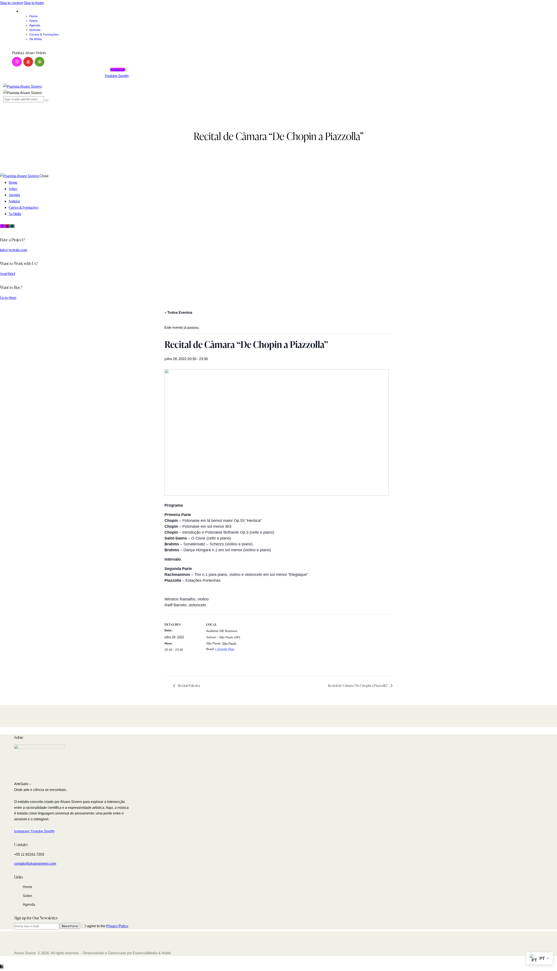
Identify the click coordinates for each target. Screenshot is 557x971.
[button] (5, 105)
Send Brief (7, 273)
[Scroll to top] (1, 966)
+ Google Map (224, 649)
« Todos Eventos (178, 312)
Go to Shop (8, 297)
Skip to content (11, 3)
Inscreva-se (70, 925)
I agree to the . (107, 926)
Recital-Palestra (188, 685)
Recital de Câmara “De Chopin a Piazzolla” (358, 685)
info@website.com (13, 250)
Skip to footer (34, 3)
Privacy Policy (117, 926)
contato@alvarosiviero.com (35, 863)
